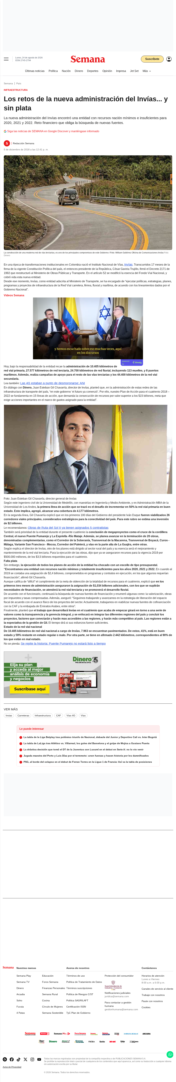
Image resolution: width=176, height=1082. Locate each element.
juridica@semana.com (117, 996)
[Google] (5, 1059)
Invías (128, 264)
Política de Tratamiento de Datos (84, 982)
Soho (19, 1000)
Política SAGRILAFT (77, 1000)
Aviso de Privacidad (16, 1067)
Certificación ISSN (76, 1006)
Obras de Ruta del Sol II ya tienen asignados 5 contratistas (68, 527)
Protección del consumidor (119, 975)
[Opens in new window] (12, 1059)
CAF (58, 715)
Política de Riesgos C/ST (79, 994)
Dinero (20, 988)
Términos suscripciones (79, 988)
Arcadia (20, 994)
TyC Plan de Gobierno (78, 1012)
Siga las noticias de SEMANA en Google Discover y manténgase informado (53, 131)
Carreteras (23, 715)
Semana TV (22, 982)
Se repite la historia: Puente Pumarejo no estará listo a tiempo (63, 643)
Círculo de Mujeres (52, 1006)
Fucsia (20, 1006)
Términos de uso (75, 975)
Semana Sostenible (52, 1012)
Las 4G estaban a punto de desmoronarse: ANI (52, 383)
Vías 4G (71, 715)
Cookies (146, 1007)
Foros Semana (50, 982)
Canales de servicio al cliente (157, 988)
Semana (8, 83)
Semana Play (23, 975)
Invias (9, 715)
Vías (83, 715)
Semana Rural (50, 994)
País (18, 83)
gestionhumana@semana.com (121, 1009)
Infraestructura (43, 715)
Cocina (46, 1000)
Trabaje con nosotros (153, 995)
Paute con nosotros (152, 1001)
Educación (47, 975)
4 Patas (20, 1012)
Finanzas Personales (53, 988)
